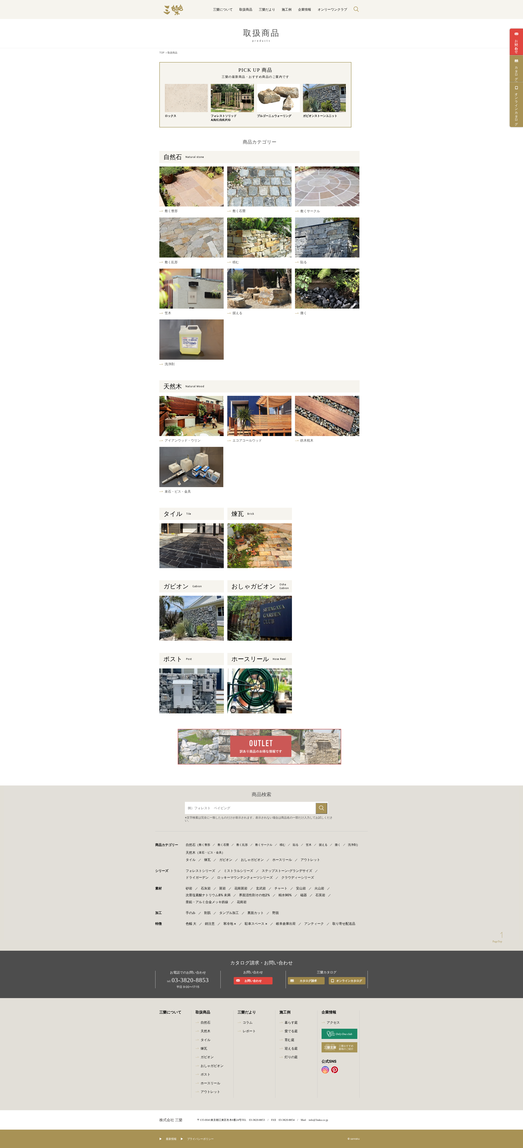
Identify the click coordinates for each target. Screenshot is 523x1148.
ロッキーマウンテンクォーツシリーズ (245, 877)
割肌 (207, 913)
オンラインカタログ (516, 107)
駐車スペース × (256, 924)
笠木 (309, 844)
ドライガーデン (197, 877)
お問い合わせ (516, 44)
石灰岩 (206, 888)
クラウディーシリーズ (297, 877)
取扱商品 (245, 9)
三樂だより (267, 9)
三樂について (223, 9)
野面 (275, 913)
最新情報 (171, 1139)
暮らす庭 (291, 1022)
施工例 (287, 9)
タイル (177, 514)
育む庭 (289, 1040)
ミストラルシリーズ (238, 871)
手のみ (191, 913)
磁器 (303, 895)
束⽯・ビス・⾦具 (210, 852)
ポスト (177, 659)
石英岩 (320, 895)
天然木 (183, 386)
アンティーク (314, 924)
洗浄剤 (352, 844)
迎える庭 (291, 1048)
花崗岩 (242, 902)
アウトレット (310, 860)
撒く (338, 844)
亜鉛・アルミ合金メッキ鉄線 (207, 902)
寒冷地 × (229, 924)
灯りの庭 (291, 1057)
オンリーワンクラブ (332, 9)
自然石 (183, 157)
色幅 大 (191, 924)
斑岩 (222, 888)
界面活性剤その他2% (254, 895)
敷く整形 (204, 844)
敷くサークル (263, 844)
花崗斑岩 (240, 888)
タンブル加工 (229, 913)
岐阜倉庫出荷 (286, 924)
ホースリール (258, 659)
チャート (280, 888)
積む (282, 844)
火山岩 (319, 888)
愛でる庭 (291, 1031)
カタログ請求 (516, 71)
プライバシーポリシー (200, 1139)
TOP (161, 52)
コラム (248, 1022)
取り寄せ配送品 (343, 924)
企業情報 (304, 9)
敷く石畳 (223, 844)
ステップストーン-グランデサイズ (287, 871)
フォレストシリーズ (200, 871)
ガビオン (182, 586)
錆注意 (210, 924)
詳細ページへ (191, 189)
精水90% (285, 895)
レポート (249, 1031)
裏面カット (255, 913)
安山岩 (301, 888)
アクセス (333, 1022)
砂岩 (189, 888)
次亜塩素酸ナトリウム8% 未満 (208, 895)
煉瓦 (242, 514)
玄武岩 (261, 888)
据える (323, 844)
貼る (295, 844)
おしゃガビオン (260, 586)
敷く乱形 (242, 844)
